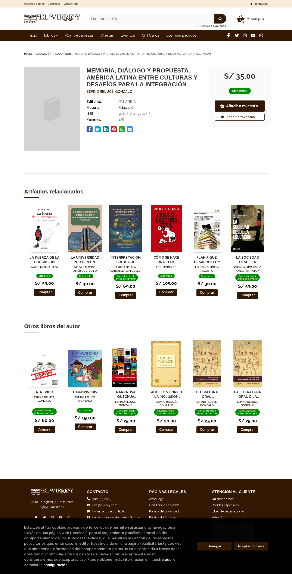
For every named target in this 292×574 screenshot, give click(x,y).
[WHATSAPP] (261, 35)
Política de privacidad (164, 511)
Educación (44, 53)
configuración (55, 565)
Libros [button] (50, 35)
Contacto (54, 3)
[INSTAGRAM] (244, 35)
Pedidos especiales (225, 505)
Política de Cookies (162, 517)
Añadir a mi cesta (242, 106)
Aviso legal (156, 499)
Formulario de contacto (108, 511)
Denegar (214, 546)
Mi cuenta (261, 4)
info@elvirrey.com (104, 505)
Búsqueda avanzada (212, 26)
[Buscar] (220, 19)
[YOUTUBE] (253, 35)
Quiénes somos (34, 3)
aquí (168, 559)
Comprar (44, 292)
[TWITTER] (236, 35)
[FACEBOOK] (228, 35)
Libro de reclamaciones (228, 511)
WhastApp (70, 3)
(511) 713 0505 (101, 499)
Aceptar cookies (251, 546)
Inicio (28, 53)
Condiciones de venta (164, 505)
